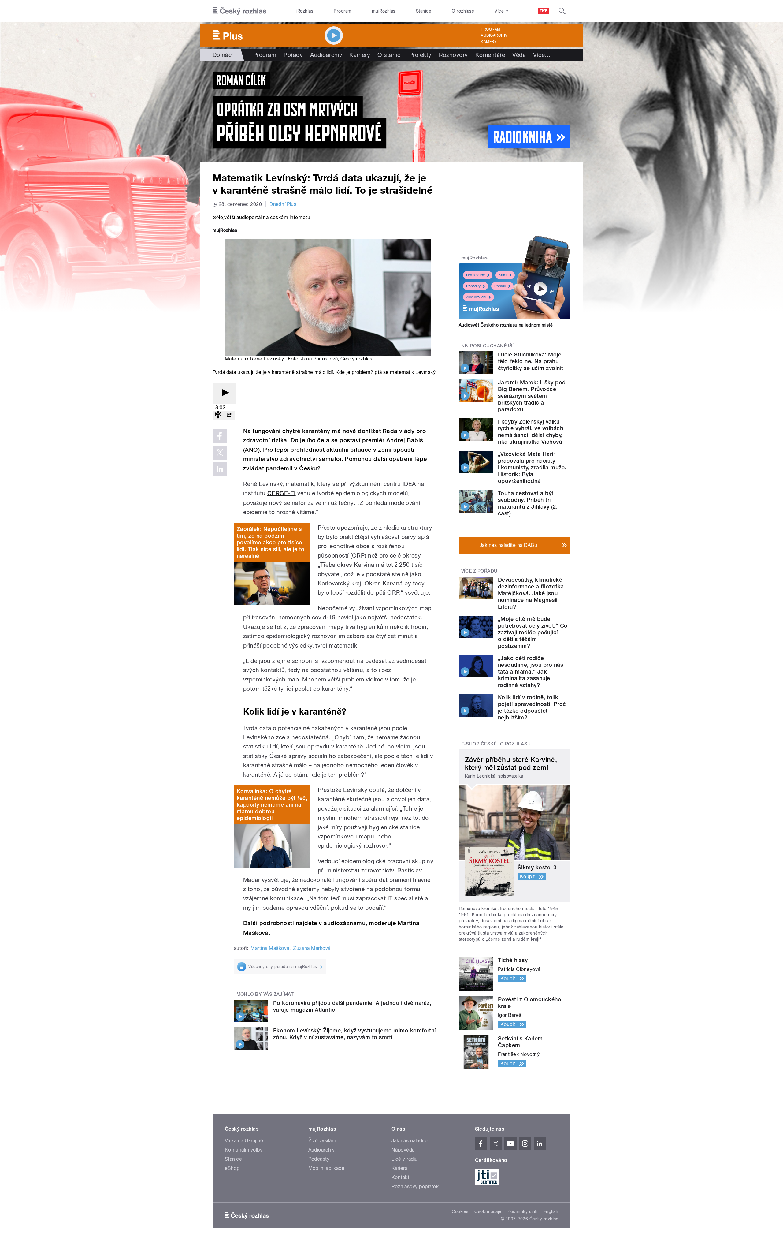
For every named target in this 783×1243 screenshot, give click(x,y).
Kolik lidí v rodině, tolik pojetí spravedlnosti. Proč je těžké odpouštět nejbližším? (532, 707)
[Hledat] (562, 11)
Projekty (420, 54)
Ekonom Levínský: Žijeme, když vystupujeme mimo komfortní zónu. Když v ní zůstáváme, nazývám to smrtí (354, 1033)
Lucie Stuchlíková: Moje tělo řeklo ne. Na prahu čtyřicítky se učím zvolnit (530, 361)
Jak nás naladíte (410, 1141)
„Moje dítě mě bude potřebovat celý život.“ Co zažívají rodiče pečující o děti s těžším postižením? (532, 632)
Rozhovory (453, 54)
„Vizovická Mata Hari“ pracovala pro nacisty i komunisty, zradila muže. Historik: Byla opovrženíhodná (532, 467)
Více (542, 54)
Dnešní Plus (282, 204)
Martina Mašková (269, 948)
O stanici (389, 54)
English (551, 1211)
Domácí (223, 54)
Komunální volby (243, 1150)
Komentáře (490, 54)
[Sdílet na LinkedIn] (220, 469)
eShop (232, 1168)
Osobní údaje (488, 1211)
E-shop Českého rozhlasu (496, 744)
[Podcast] (218, 415)
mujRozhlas (383, 11)
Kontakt (400, 1177)
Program (342, 11)
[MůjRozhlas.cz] (225, 231)
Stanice (423, 11)
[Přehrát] (224, 393)
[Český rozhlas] (239, 11)
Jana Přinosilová (319, 359)
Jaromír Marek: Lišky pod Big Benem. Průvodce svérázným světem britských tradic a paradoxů (532, 395)
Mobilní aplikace (326, 1168)
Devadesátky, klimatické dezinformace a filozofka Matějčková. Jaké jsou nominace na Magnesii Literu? (531, 593)
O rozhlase (463, 11)
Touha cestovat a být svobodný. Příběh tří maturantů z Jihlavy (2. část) (528, 503)
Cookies (460, 1211)
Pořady (293, 54)
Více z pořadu (479, 571)
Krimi (503, 275)
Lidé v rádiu (405, 1159)
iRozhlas (305, 11)
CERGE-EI (281, 493)
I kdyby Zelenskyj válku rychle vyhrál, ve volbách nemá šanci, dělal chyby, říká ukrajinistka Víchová (530, 431)
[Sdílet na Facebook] (220, 436)
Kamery (489, 41)
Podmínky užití (522, 1211)
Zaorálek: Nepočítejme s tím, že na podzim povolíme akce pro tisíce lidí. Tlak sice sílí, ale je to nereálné (271, 542)
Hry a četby (475, 275)
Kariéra (399, 1168)
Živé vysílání (476, 297)
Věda (519, 54)
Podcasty (319, 1159)
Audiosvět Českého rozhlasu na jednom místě (506, 325)
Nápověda (403, 1150)
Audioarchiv (494, 35)
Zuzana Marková (312, 948)
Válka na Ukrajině (244, 1141)
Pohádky (473, 286)
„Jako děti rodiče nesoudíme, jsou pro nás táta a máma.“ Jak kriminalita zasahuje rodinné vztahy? (530, 671)
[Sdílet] (229, 415)
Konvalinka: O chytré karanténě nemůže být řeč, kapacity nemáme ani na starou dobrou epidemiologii (272, 804)
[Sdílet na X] (220, 453)
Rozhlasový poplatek (415, 1186)
